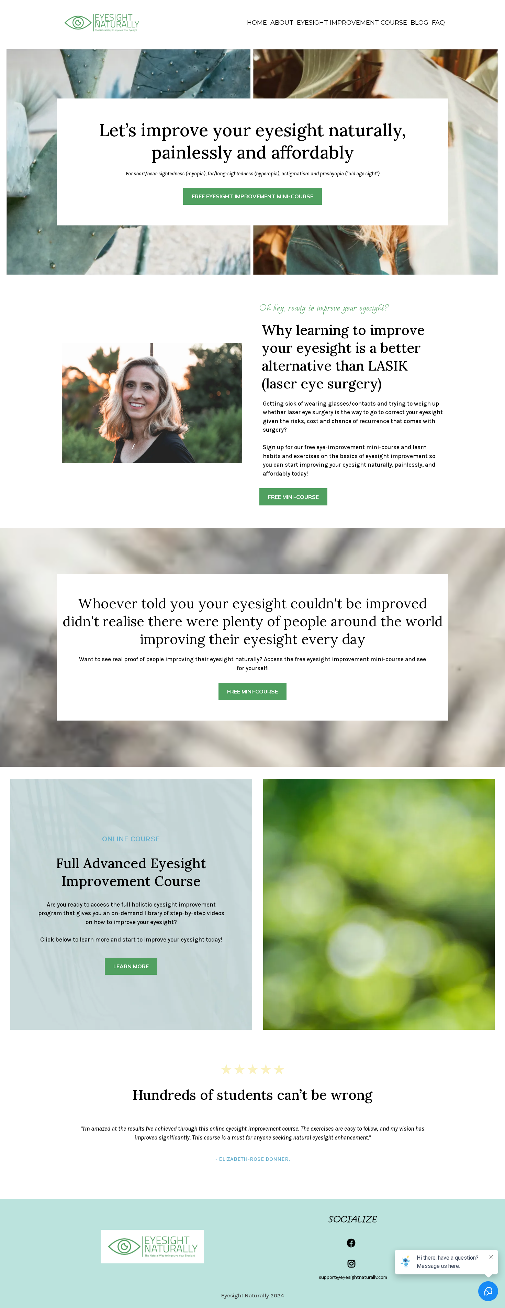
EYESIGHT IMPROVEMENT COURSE (352, 22)
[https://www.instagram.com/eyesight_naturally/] (353, 1263)
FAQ (438, 22)
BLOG (419, 22)
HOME (257, 22)
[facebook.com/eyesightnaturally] (353, 1243)
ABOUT (281, 22)
